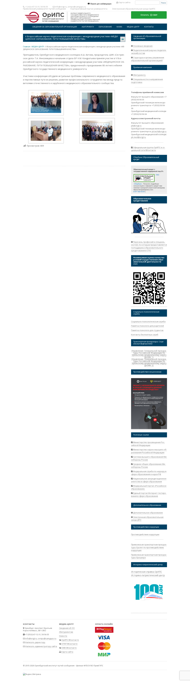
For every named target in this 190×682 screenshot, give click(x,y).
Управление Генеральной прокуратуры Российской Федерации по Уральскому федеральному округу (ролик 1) (149, 353)
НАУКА (119, 26)
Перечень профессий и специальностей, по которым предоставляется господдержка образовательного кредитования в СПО (149, 246)
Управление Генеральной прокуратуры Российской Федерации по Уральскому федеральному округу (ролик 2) (149, 362)
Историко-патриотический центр (148, 575)
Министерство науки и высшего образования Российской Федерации (149, 451)
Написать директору (35, 642)
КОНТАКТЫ (149, 26)
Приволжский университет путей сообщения (44, 8)
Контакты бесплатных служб (144, 334)
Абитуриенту (139, 75)
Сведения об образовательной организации (54, 26)
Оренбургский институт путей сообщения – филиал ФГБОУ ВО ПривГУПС (69, 665)
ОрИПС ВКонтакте (70, 640)
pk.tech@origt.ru (159, 131)
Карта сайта (124, 2)
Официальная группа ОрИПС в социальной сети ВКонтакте (148, 149)
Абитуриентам (66, 632)
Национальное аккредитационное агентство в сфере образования (148, 480)
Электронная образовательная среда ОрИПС (133, 8)
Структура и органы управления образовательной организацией (147, 59)
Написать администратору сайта (41, 646)
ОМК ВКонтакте (69, 647)
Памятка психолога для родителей (147, 325)
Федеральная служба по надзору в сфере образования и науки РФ (148, 473)
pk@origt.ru (136, 125)
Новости (63, 636)
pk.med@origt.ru (138, 137)
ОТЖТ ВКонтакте (69, 643)
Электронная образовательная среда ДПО (147, 518)
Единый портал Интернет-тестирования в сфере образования (148, 494)
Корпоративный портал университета (89, 8)
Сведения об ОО (67, 628)
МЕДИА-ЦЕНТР (133, 26)
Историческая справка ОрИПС (146, 571)
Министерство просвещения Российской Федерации (148, 444)
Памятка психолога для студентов (147, 330)
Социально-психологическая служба (148, 321)
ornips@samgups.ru (77, 6)
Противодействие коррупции (145, 534)
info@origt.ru (61, 6)
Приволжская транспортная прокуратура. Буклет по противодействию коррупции (149, 547)
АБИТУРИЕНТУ (88, 26)
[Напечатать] (123, 39)
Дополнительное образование (148, 512)
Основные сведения (142, 46)
